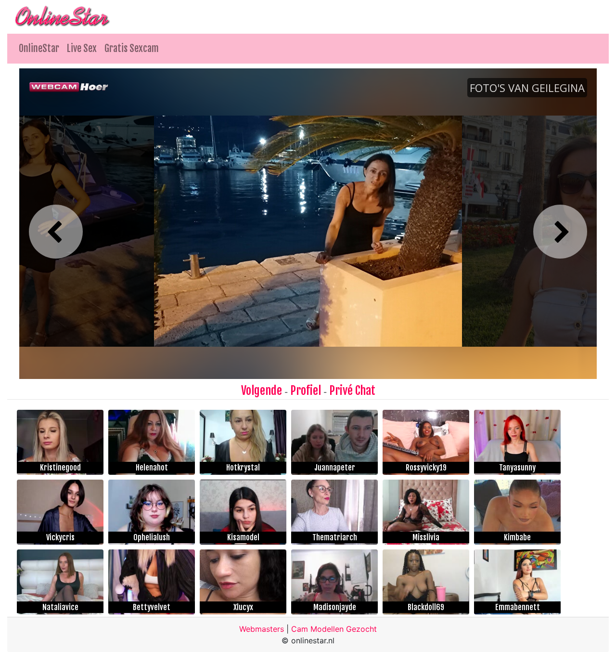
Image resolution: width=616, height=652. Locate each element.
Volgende (261, 390)
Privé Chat (352, 390)
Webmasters (261, 629)
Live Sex (82, 48)
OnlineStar (39, 48)
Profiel (305, 390)
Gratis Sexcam (131, 48)
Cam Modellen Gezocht (334, 629)
